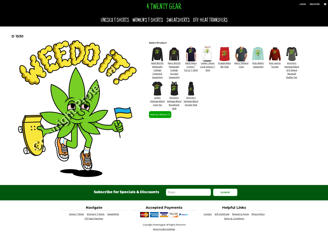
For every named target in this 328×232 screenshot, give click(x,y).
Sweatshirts (113, 214)
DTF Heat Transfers (94, 218)
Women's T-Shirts (96, 214)
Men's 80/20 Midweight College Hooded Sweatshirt (174, 70)
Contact (208, 214)
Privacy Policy (258, 214)
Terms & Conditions (234, 218)
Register (315, 4)
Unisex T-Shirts (76, 214)
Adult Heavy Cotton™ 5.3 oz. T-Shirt (191, 67)
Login (302, 4)
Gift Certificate (222, 214)
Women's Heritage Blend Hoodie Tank (191, 101)
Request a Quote (240, 214)
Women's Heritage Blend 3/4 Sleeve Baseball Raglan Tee (291, 70)
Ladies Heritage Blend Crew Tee (157, 101)
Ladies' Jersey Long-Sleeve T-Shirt (207, 67)
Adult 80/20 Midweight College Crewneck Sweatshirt (157, 70)
